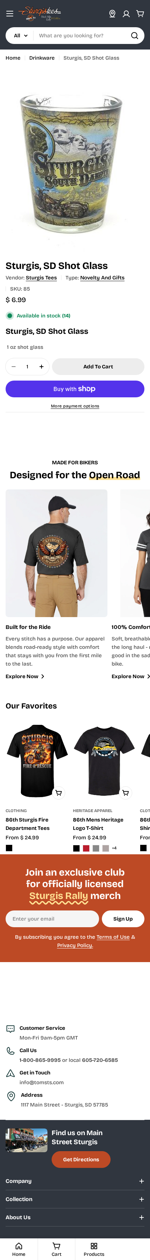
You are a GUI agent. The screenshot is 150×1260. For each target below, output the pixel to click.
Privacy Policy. (75, 945)
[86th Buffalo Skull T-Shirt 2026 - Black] (143, 848)
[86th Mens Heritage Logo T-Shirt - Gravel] (105, 848)
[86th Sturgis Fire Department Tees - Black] (9, 848)
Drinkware (42, 58)
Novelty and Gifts (102, 278)
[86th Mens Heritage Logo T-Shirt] (104, 761)
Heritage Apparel (92, 810)
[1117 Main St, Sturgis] (112, 13)
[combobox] (75, 35)
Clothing (16, 810)
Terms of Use (113, 937)
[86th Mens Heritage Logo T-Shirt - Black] (76, 848)
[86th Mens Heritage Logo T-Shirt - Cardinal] (86, 848)
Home (13, 58)
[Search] (134, 35)
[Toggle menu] (10, 13)
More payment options (75, 406)
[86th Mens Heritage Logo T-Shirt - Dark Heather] (95, 848)
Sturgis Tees (41, 278)
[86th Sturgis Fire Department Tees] (37, 761)
